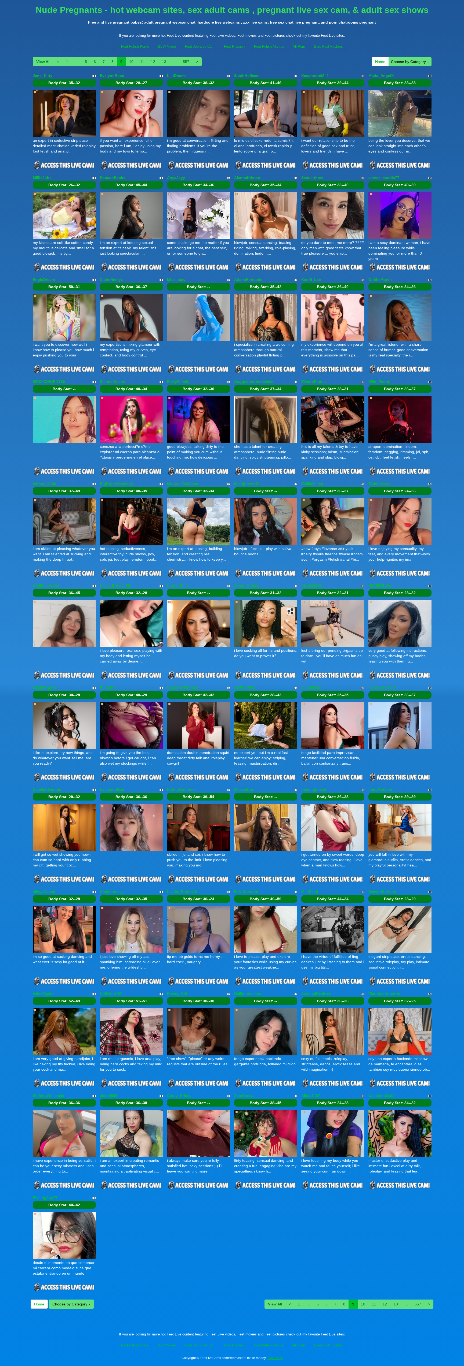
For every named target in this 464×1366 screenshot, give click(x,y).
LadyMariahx (380, 789)
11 (142, 61)
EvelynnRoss (112, 75)
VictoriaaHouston (384, 994)
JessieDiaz (311, 688)
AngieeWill (311, 585)
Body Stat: (64, 83)
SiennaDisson (112, 381)
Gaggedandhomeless (253, 381)
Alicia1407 (310, 1095)
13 (164, 61)
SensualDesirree (316, 994)
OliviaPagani (44, 688)
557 (186, 61)
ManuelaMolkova (182, 484)
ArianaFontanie (248, 279)
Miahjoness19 (247, 484)
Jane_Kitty (42, 75)
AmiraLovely (111, 891)
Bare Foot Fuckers (328, 46)
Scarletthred (312, 178)
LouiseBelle (178, 585)
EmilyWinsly (178, 381)
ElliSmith (108, 688)
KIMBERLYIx (379, 585)
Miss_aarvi (177, 279)
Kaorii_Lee (311, 279)
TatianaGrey (379, 484)
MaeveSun (243, 789)
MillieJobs (42, 178)
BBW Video (167, 46)
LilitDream (176, 75)
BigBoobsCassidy (116, 484)
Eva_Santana (246, 891)
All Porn (299, 46)
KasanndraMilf (314, 75)
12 (153, 61)
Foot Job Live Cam (200, 46)
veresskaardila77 (383, 178)
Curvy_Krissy (179, 1095)
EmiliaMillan (312, 484)
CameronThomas (182, 688)
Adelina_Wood (46, 585)
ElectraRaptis (313, 381)
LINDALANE (111, 994)
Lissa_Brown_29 (115, 585)
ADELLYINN (244, 688)
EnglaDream (44, 279)
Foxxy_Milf (177, 994)
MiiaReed (309, 891)
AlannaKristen (247, 178)
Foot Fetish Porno (135, 46)
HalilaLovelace (247, 994)
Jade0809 (108, 1095)
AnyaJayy (176, 178)
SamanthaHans (382, 891)
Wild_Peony (379, 381)
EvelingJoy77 (45, 1198)
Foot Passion (234, 46)
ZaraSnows (244, 1095)
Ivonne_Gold (44, 484)
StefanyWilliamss (48, 1095)
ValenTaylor (43, 994)
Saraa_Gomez (246, 585)
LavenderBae (112, 789)
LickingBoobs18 (182, 891)
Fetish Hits (275, 1358)
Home (380, 61)
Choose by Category (409, 61)
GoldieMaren (380, 279)
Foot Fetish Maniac (269, 46)
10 (131, 61)
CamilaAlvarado (47, 789)
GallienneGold (381, 1095)
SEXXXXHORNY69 (49, 381)
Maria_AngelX (381, 75)
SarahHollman (247, 75)
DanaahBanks (112, 178)
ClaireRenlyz (111, 279)
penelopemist (313, 789)
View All (43, 61)
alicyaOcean (44, 891)
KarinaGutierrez (181, 789)
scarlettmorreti (381, 688)
